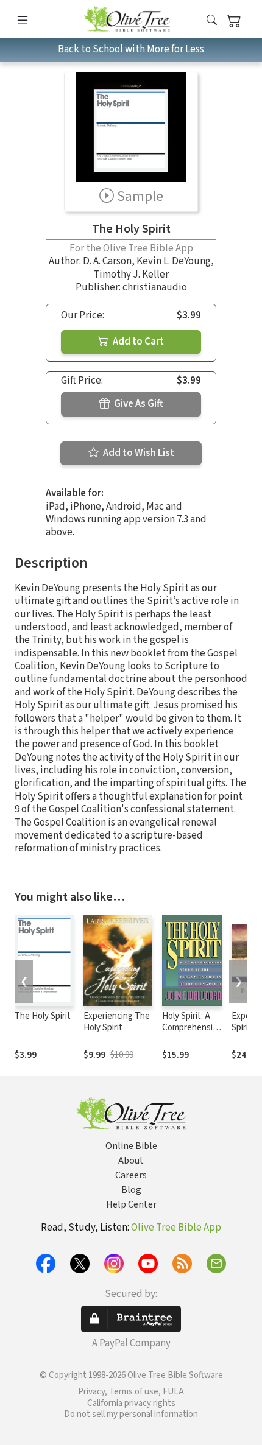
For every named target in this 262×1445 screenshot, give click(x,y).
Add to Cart (137, 341)
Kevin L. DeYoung (173, 261)
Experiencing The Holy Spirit (116, 1022)
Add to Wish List (137, 453)
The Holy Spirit (43, 1016)
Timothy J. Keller (131, 274)
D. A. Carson (107, 261)
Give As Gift (137, 403)
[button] (212, 21)
